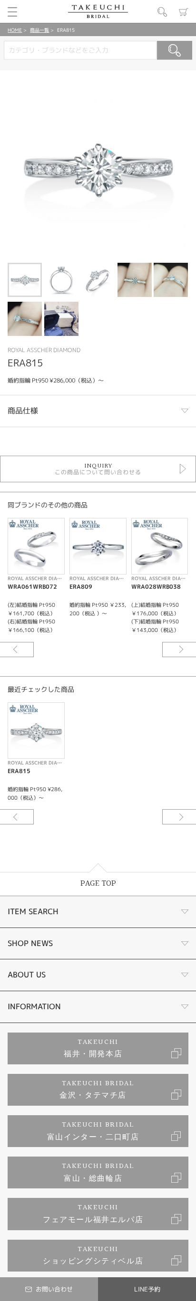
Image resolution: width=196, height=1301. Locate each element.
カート (183, 12)
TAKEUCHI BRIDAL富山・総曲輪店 (98, 1172)
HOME (15, 30)
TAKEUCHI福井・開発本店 (93, 1048)
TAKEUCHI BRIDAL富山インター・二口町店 (93, 1131)
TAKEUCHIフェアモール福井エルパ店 (93, 1214)
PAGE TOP (98, 883)
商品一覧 (39, 30)
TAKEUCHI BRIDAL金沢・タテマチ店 (96, 1090)
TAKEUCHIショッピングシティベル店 (93, 1256)
